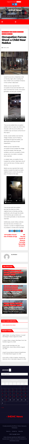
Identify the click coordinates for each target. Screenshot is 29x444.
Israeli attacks (5, 31)
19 (10, 396)
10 (2, 393)
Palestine (13, 274)
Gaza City (13, 270)
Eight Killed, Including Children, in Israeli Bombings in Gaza (12, 278)
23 (25, 396)
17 (2, 396)
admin (14, 296)
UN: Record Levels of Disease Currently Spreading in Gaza (22, 240)
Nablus (14, 31)
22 (21, 396)
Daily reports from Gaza (9, 325)
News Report (20, 31)
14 (17, 393)
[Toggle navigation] (15, 22)
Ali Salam (15, 254)
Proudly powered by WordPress (10, 426)
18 (6, 396)
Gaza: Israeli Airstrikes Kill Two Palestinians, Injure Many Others (14, 309)
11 (6, 393)
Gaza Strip (6, 272)
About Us (8, 431)
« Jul (2, 407)
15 (21, 393)
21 (17, 396)
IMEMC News (16, 280)
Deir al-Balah (7, 270)
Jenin (11, 31)
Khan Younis (20, 272)
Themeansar (14, 427)
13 (13, 393)
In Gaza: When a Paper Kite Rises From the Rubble (13, 293)
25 (6, 399)
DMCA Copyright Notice (14, 434)
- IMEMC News (14, 10)
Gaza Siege (18, 270)
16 (25, 393)
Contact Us (14, 431)
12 (10, 393)
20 (14, 396)
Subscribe (20, 431)
